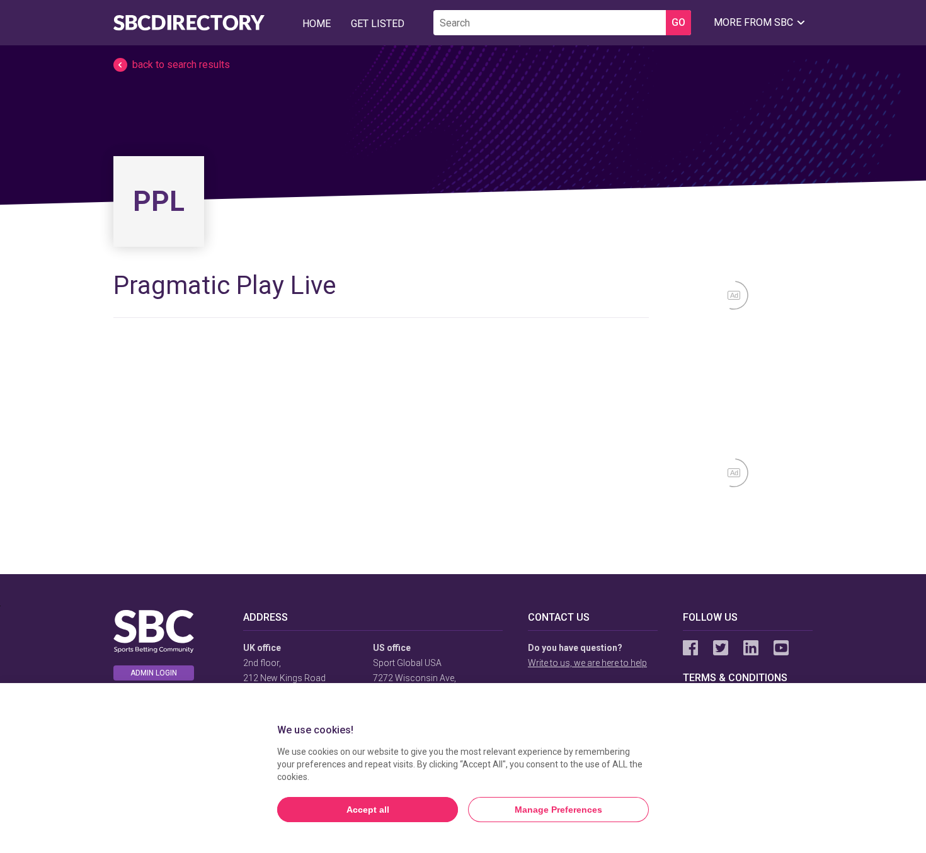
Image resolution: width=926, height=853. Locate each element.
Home (316, 24)
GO (678, 22)
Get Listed (377, 24)
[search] (549, 22)
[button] (463, 65)
